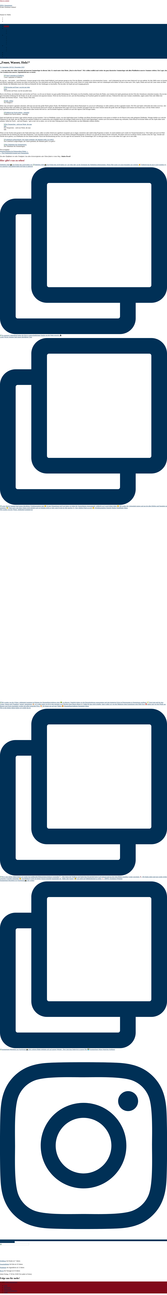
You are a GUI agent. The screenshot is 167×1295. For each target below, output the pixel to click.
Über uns (10, 30)
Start (5, 25)
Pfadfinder (11, 40)
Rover (10, 42)
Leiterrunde (11, 44)
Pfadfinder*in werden (10, 28)
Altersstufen (7, 35)
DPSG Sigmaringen (6, 5)
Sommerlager (12, 47)
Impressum (7, 1287)
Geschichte (11, 32)
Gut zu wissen (12, 33)
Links (5, 1285)
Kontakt (6, 56)
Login (6, 1292)
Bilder (6, 45)
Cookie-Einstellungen (10, 1291)
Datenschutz (7, 1289)
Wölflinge (11, 37)
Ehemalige (7, 54)
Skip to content (4, 1)
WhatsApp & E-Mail (14, 58)
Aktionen (10, 51)
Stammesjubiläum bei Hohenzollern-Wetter (14, 151)
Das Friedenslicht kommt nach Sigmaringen (14, 153)
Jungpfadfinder (12, 38)
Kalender (6, 52)
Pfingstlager (11, 49)
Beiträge (6, 26)
